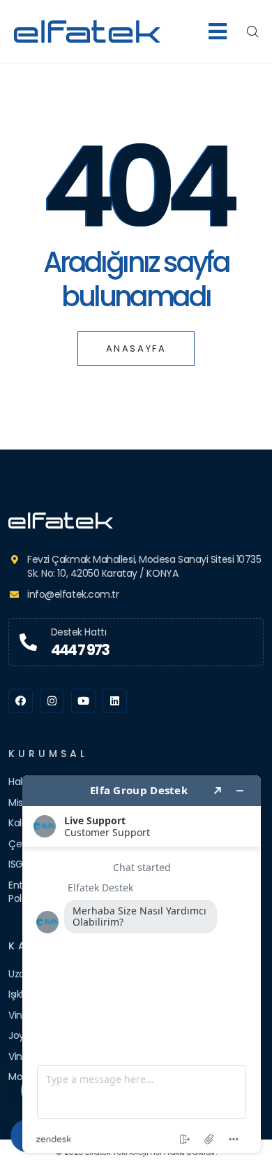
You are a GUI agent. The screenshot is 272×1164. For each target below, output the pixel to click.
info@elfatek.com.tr (73, 594)
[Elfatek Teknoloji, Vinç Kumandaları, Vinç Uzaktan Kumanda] (136, 520)
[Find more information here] (141, 964)
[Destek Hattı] (28, 642)
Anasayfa (136, 348)
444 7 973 (80, 650)
